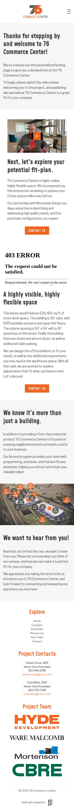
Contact (37, 641)
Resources (37, 633)
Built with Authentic (33, 802)
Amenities (37, 629)
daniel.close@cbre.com (37, 674)
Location (37, 625)
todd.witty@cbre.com (37, 694)
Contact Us (36, 231)
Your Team (37, 637)
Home (37, 621)
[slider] (37, 149)
